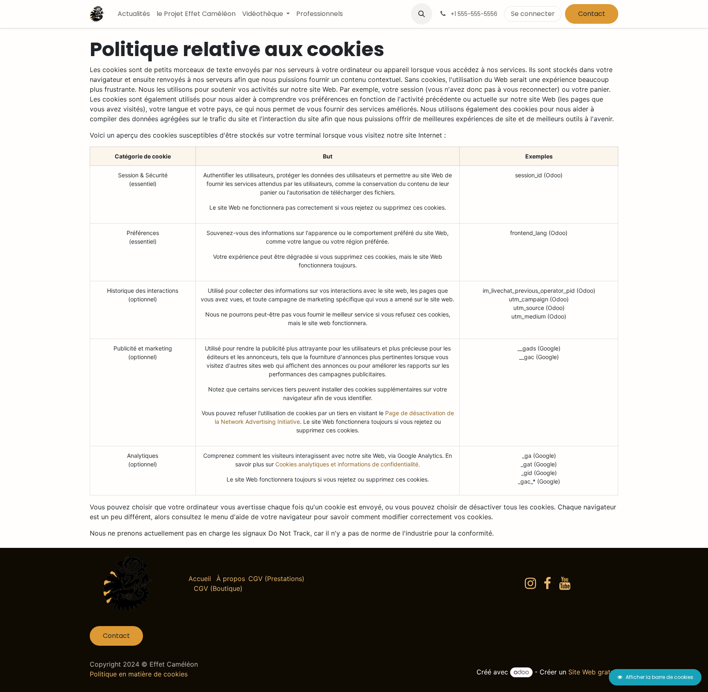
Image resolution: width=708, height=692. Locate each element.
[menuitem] (133, 14)
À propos (230, 578)
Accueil (199, 578)
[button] (421, 14)
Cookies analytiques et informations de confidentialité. (347, 464)
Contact (591, 13)
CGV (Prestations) (276, 578)
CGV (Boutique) (218, 588)
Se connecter (533, 13)
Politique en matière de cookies (139, 674)
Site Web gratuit (593, 672)
